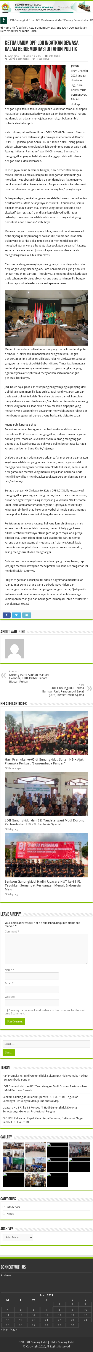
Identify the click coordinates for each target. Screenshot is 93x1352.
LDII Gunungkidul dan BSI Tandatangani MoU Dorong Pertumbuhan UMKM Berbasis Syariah (45, 822)
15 (59, 1314)
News (10, 1213)
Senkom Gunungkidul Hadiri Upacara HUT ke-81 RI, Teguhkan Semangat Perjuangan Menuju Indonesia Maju (43, 885)
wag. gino (13, 56)
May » (13, 1329)
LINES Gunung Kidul (62, 1342)
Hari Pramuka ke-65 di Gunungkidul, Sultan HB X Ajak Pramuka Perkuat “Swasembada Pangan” (44, 761)
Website (10, 996)
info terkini (20, 27)
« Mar (4, 1329)
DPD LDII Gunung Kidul (33, 1342)
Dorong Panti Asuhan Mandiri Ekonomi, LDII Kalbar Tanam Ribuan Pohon (29, 676)
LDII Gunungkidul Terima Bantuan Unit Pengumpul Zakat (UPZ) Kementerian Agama (63, 690)
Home (7, 27)
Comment (12, 931)
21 (46, 1320)
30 (72, 1325)
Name (9, 970)
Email (9, 983)
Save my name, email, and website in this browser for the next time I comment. (45, 1012)
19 (20, 1320)
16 (72, 1314)
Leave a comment (19, 58)
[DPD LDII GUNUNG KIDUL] (46, 7)
